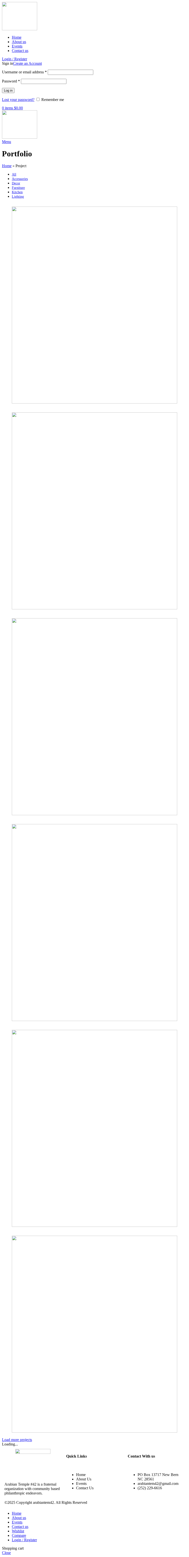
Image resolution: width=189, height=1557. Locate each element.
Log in (8, 90)
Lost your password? (18, 99)
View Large (178, 205)
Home (7, 166)
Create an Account (27, 63)
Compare (19, 1535)
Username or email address (24, 72)
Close (6, 1553)
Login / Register (24, 1540)
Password (11, 81)
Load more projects (17, 1440)
